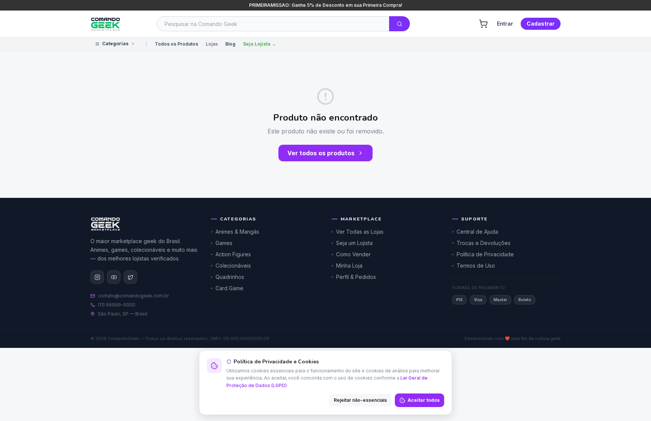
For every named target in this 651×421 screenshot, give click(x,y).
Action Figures (233, 254)
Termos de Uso (476, 265)
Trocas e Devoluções (483, 243)
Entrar (505, 23)
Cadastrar (541, 23)
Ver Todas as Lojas (360, 231)
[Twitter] (130, 277)
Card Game (229, 288)
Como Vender (353, 254)
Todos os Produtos (176, 44)
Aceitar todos (424, 400)
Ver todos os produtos (321, 153)
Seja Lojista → (259, 44)
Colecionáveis (233, 265)
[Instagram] (97, 277)
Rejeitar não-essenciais (360, 400)
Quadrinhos (229, 277)
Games (223, 243)
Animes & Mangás (237, 231)
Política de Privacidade (485, 254)
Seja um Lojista (354, 243)
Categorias (115, 43)
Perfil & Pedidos (356, 277)
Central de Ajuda (477, 231)
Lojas (212, 44)
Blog (230, 44)
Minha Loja (349, 265)
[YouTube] (114, 277)
